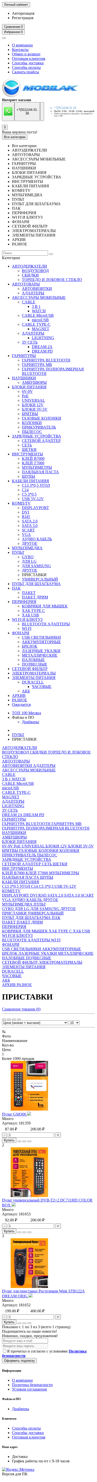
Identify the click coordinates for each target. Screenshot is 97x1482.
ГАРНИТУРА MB (37, 364)
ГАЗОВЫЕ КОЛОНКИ (41, 418)
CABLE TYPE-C (36, 324)
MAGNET (40, 329)
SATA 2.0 (30, 521)
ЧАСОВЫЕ (41, 686)
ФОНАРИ (20, 633)
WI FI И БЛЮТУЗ (27, 619)
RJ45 (26, 517)
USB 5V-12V (33, 499)
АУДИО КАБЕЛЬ (37, 539)
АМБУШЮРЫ (34, 382)
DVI (25, 512)
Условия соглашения (29, 1389)
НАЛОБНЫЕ (33, 660)
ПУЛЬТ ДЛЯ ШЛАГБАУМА (36, 584)
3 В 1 (36, 306)
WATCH (39, 311)
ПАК (16, 588)
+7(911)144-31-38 (27, 111)
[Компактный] (14, 1019)
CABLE (28, 302)
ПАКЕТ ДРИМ (35, 597)
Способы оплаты (26, 67)
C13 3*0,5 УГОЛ (36, 485)
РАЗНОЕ (19, 700)
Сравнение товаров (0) (21, 1009)
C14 (25, 490)
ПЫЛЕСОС (32, 432)
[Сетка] (4, 1019)
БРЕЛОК (29, 646)
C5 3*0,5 (29, 494)
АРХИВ (19, 695)
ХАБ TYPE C (33, 610)
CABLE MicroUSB (38, 315)
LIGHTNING (43, 338)
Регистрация (22, 18)
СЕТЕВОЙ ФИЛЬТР (30, 669)
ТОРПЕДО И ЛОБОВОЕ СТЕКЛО (52, 280)
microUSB (40, 320)
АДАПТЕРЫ (33, 293)
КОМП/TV (21, 503)
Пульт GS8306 (14, 1114)
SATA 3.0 (30, 525)
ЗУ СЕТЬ (30, 342)
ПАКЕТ (29, 593)
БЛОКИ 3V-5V (35, 409)
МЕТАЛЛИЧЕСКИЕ (39, 655)
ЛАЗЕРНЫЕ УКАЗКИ (41, 651)
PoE (25, 396)
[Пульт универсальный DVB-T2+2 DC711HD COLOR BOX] (29, 1196)
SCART (28, 530)
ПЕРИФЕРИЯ (24, 602)
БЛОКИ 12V (33, 405)
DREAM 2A (42, 347)
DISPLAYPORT (35, 508)
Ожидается (21, 704)
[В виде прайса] (19, 1019)
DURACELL (33, 682)
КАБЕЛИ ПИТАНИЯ (30, 481)
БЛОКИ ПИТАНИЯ (29, 387)
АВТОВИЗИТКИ (37, 288)
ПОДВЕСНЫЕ (34, 664)
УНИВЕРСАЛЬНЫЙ (40, 579)
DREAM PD (42, 351)
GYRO (28, 557)
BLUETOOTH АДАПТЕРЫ (46, 624)
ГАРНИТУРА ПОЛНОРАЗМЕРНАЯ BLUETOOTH (46, 828)
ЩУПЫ (28, 476)
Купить (9, 1140)
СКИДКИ (30, 275)
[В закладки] (24, 1141)
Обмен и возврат (26, 54)
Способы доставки (28, 63)
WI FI (26, 628)
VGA (26, 534)
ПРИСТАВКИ (15, 913)
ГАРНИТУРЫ (24, 356)
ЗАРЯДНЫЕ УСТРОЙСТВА (36, 436)
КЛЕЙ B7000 (33, 458)
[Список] (9, 1019)
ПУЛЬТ (18, 552)
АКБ (26, 691)
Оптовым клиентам (28, 58)
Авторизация (23, 13)
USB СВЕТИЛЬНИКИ (41, 637)
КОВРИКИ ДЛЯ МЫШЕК (45, 606)
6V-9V (27, 391)
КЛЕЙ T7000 (33, 463)
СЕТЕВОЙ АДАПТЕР (41, 441)
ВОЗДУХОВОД (35, 271)
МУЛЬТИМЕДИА (27, 548)
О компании (22, 45)
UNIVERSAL (33, 400)
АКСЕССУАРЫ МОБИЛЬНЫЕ (39, 297)
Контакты (20, 49)
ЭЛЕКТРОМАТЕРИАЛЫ (34, 673)
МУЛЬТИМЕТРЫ (37, 467)
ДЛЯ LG (29, 561)
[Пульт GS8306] (29, 1109)
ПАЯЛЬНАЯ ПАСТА (40, 472)
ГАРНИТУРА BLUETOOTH (46, 360)
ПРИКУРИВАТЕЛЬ (39, 427)
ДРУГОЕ (29, 543)
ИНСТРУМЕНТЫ (27, 454)
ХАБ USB (30, 615)
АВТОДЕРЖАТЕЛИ (29, 266)
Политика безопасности (32, 1385)
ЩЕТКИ (29, 449)
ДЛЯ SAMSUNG (36, 566)
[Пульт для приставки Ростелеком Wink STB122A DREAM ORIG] (29, 1286)
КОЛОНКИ (32, 423)
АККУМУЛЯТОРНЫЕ (41, 642)
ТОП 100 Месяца (26, 713)
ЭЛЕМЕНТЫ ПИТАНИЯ (33, 678)
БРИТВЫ (30, 414)
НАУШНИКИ (24, 378)
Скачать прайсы (25, 72)
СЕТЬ (27, 445)
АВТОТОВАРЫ (26, 284)
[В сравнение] (29, 1141)
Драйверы (30, 722)
